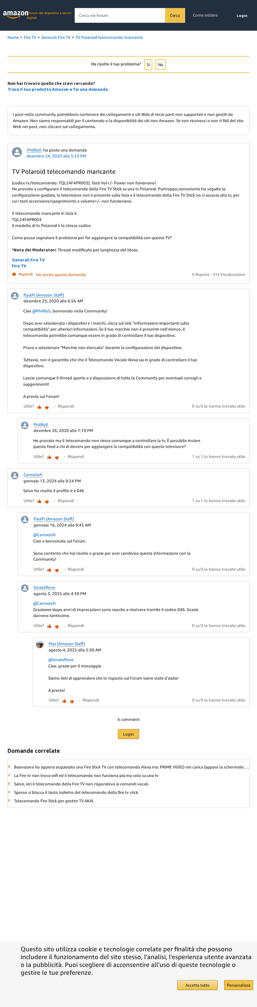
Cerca (175, 15)
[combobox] (130, 15)
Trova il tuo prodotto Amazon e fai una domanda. (58, 89)
